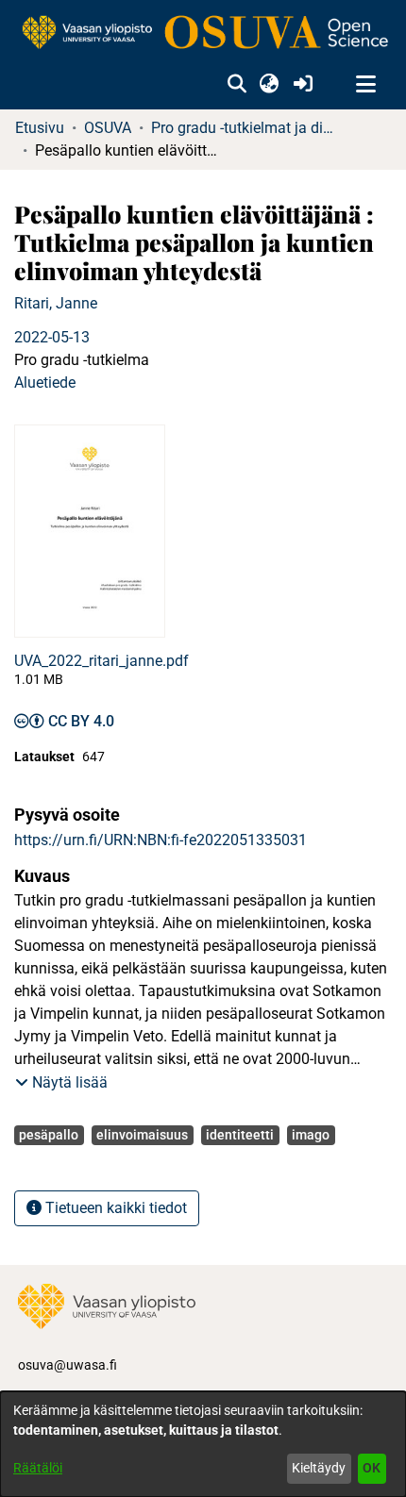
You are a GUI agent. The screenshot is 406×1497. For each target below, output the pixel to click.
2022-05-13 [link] (52, 337)
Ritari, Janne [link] (55, 303)
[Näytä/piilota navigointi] (365, 85)
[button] (236, 85)
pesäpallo (48, 1134)
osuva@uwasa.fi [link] (67, 1364)
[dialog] (203, 1444)
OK (372, 1467)
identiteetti (240, 1134)
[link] (203, 33)
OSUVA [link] (107, 128)
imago (311, 1134)
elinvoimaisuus (142, 1134)
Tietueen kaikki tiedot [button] (114, 1208)
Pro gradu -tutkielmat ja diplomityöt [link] (245, 128)
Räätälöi (37, 1467)
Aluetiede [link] (45, 382)
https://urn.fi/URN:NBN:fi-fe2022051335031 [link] (160, 840)
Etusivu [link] (39, 128)
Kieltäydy (319, 1467)
